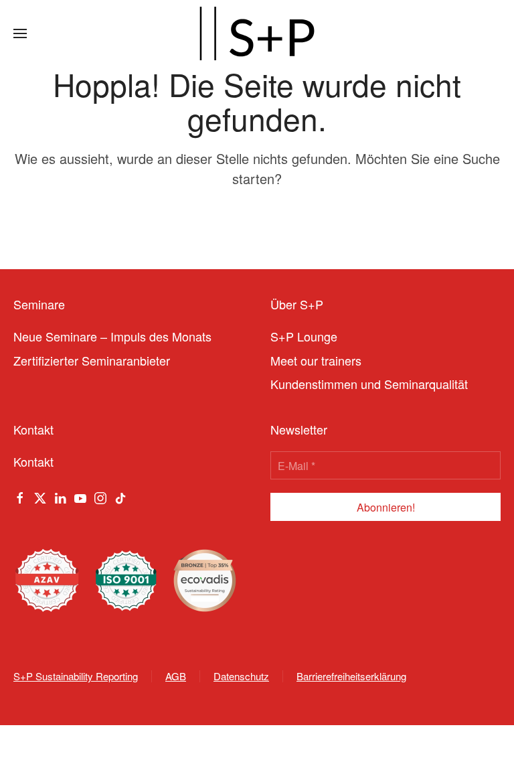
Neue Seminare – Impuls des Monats (112, 336)
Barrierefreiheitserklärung (351, 676)
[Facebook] (20, 496)
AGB (175, 676)
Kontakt (33, 461)
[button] (20, 33)
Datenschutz (241, 676)
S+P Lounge (303, 336)
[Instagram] (100, 496)
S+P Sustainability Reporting (75, 676)
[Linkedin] (60, 496)
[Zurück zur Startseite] (257, 33)
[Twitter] (40, 496)
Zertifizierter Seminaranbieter (91, 360)
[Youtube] (80, 496)
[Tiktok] (120, 496)
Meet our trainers (315, 360)
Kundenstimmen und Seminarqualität (369, 383)
